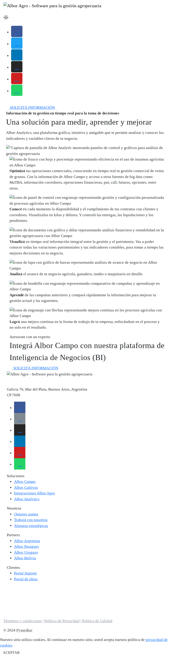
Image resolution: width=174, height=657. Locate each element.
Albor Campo (25, 481)
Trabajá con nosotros (31, 520)
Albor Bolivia (25, 558)
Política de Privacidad (62, 621)
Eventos (13, 594)
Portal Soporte (25, 573)
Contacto (14, 606)
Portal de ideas (26, 579)
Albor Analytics (26, 499)
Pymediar (24, 630)
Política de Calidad (97, 621)
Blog (10, 600)
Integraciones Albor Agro (34, 493)
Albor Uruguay (26, 552)
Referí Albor (17, 611)
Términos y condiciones (22, 621)
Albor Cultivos (26, 487)
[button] (30, 107)
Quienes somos (26, 514)
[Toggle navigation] (5, 17)
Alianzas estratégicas (31, 526)
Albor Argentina (27, 541)
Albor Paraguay (26, 546)
